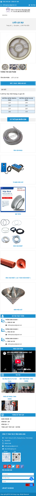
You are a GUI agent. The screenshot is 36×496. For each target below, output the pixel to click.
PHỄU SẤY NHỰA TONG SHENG (9, 398)
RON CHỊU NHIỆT (18, 246)
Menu (5, 15)
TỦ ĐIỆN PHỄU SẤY (18, 182)
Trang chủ (9, 25)
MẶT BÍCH (18, 214)
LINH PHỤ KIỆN (25, 25)
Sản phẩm (16, 25)
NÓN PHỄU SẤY (18, 310)
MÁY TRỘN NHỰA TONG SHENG (26, 380)
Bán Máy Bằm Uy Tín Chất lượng (10, 380)
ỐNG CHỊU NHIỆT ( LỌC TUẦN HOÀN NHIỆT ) (18, 278)
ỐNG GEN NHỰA (18, 150)
